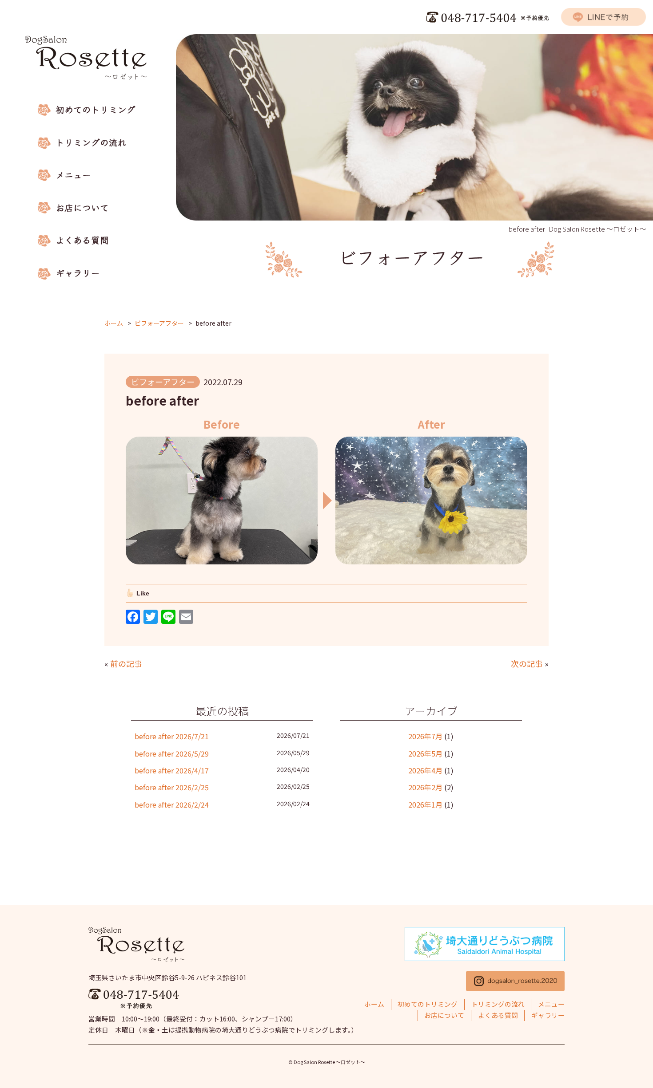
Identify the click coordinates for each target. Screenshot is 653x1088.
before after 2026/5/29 (172, 753)
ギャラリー (548, 1015)
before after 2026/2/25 (172, 787)
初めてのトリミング (428, 1004)
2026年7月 (425, 736)
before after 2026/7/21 (172, 736)
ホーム (374, 1004)
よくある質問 (498, 1015)
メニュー (551, 1004)
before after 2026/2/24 (172, 804)
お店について (444, 1015)
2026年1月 (425, 804)
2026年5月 (425, 753)
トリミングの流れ (498, 1004)
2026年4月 (425, 770)
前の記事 (126, 663)
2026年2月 (425, 787)
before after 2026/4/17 (172, 770)
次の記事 (527, 663)
